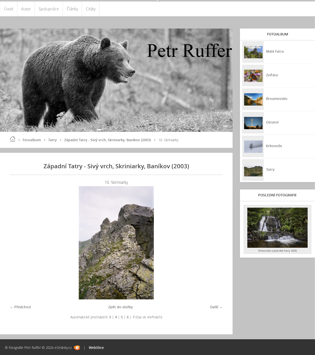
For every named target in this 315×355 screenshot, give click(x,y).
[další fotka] (214, 242)
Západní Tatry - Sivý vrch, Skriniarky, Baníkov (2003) (107, 140)
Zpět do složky (120, 307)
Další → (216, 307)
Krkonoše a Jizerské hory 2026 (277, 250)
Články (72, 9)
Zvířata (272, 75)
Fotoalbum (32, 140)
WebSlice (96, 347)
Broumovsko (276, 98)
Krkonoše (274, 145)
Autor (26, 9)
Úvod (8, 9)
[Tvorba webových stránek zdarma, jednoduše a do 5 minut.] (77, 347)
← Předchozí (20, 307)
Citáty (90, 9)
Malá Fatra (275, 51)
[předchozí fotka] (17, 242)
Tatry (52, 140)
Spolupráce (49, 9)
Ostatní (272, 122)
